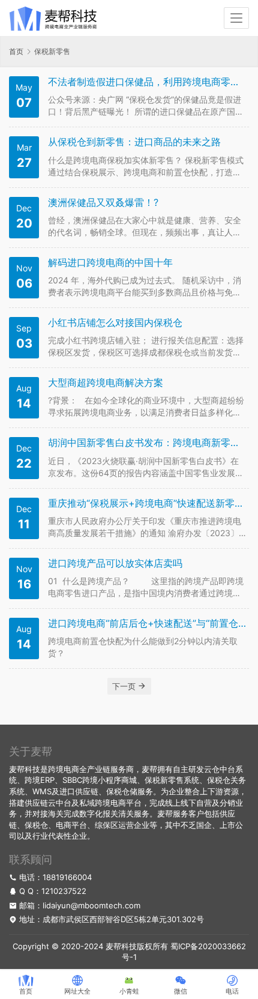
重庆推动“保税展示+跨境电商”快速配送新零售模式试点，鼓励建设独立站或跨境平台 (147, 503)
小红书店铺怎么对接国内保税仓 (115, 322)
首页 (16, 51)
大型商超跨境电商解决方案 (105, 382)
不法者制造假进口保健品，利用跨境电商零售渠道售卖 (147, 82)
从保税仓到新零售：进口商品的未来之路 (134, 142)
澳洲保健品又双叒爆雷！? (103, 202)
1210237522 (63, 891)
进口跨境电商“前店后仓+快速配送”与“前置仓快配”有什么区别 (147, 623)
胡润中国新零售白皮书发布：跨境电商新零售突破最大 (147, 442)
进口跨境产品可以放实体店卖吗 (115, 563)
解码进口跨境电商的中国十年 (110, 262)
